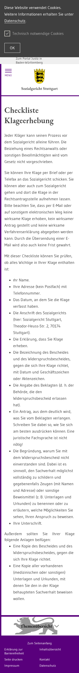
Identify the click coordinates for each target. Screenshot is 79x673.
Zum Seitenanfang (39, 643)
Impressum (11, 666)
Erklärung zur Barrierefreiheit (14, 651)
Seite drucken (13, 659)
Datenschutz (14, 20)
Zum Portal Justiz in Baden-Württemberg (29, 60)
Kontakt (45, 659)
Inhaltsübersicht (50, 649)
